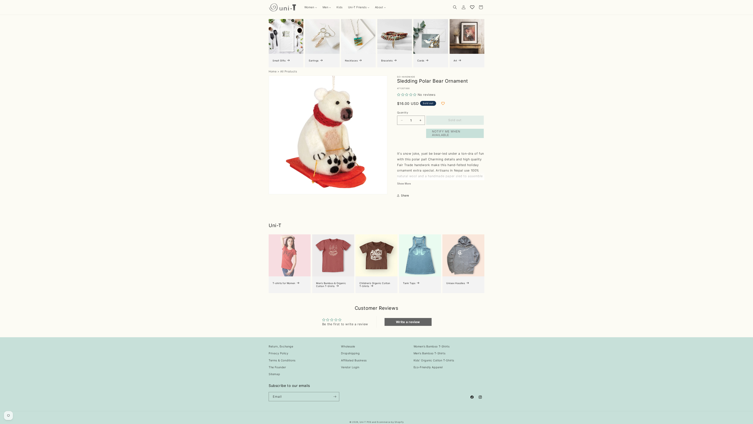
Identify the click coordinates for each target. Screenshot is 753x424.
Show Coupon (337, 229)
